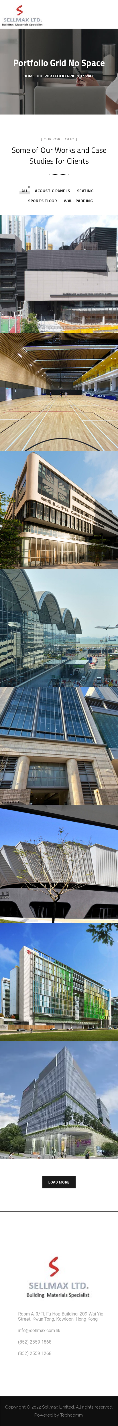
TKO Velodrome (36, 914)
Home (29, 76)
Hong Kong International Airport (49, 673)
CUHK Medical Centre (45, 1150)
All (24, 191)
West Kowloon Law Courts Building (52, 795)
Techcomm (71, 1415)
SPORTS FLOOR (42, 201)
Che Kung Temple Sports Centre (49, 441)
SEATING (85, 191)
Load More (59, 1182)
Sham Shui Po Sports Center (55, 324)
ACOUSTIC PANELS (52, 191)
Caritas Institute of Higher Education (52, 559)
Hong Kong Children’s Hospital (58, 1027)
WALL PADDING (78, 201)
